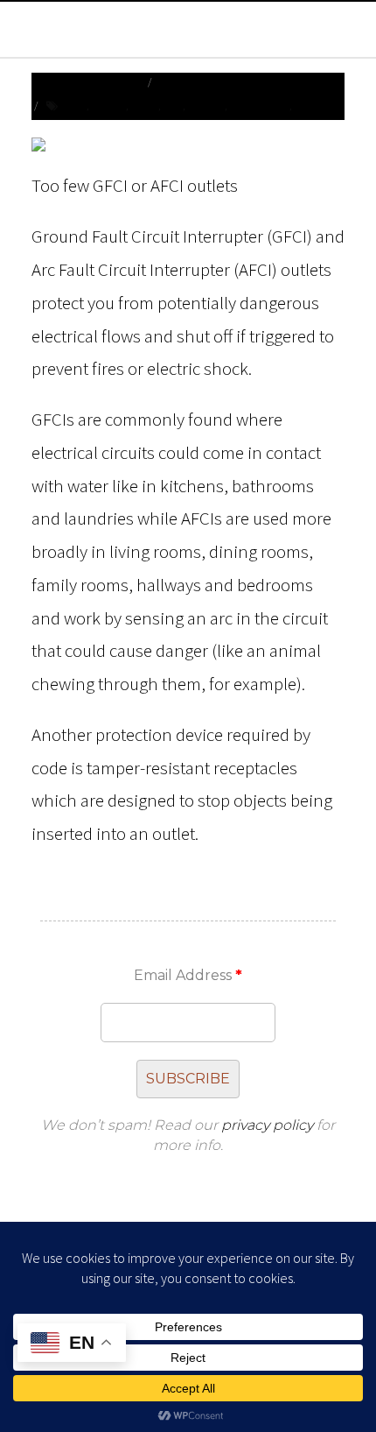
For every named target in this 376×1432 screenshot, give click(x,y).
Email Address (188, 975)
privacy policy (267, 1125)
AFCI (76, 105)
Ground (206, 105)
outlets (314, 105)
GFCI (173, 105)
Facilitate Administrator (222, 81)
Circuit (108, 105)
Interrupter (259, 105)
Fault (144, 105)
